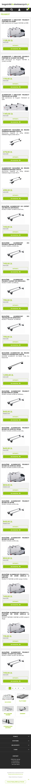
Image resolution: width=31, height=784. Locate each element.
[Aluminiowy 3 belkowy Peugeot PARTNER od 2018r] (15, 31)
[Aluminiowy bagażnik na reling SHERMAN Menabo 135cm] (15, 181)
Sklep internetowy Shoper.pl (15, 777)
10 (23, 688)
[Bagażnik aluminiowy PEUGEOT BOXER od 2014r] (15, 512)
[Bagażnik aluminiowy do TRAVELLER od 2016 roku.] (15, 327)
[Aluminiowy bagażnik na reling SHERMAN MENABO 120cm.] (15, 143)
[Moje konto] (19, 9)
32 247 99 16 (16, 764)
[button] (4, 9)
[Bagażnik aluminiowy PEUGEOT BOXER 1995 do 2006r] (15, 402)
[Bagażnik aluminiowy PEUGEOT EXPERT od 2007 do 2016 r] (15, 663)
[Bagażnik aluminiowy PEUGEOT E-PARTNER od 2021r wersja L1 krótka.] (15, 587)
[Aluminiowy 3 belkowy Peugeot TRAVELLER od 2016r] (15, 106)
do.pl (15, 4)
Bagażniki (8, 702)
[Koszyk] (27, 9)
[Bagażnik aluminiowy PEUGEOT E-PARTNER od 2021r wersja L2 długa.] (15, 627)
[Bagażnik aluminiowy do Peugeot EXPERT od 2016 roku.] (15, 291)
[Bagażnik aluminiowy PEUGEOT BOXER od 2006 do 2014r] (15, 439)
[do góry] (28, 779)
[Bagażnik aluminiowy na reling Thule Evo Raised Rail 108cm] (15, 366)
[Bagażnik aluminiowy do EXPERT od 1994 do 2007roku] (15, 217)
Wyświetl (16, 45)
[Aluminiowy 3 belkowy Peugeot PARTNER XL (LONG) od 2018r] (15, 69)
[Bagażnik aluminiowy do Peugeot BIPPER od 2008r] (15, 254)
